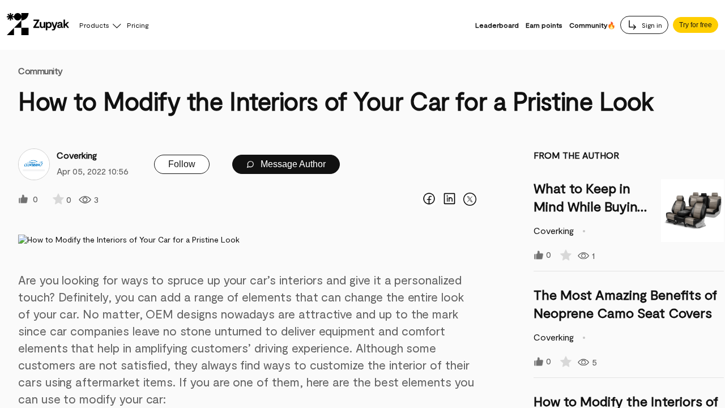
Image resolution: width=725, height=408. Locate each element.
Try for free (695, 25)
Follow (181, 164)
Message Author (292, 164)
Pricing (137, 25)
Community (40, 70)
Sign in (651, 25)
